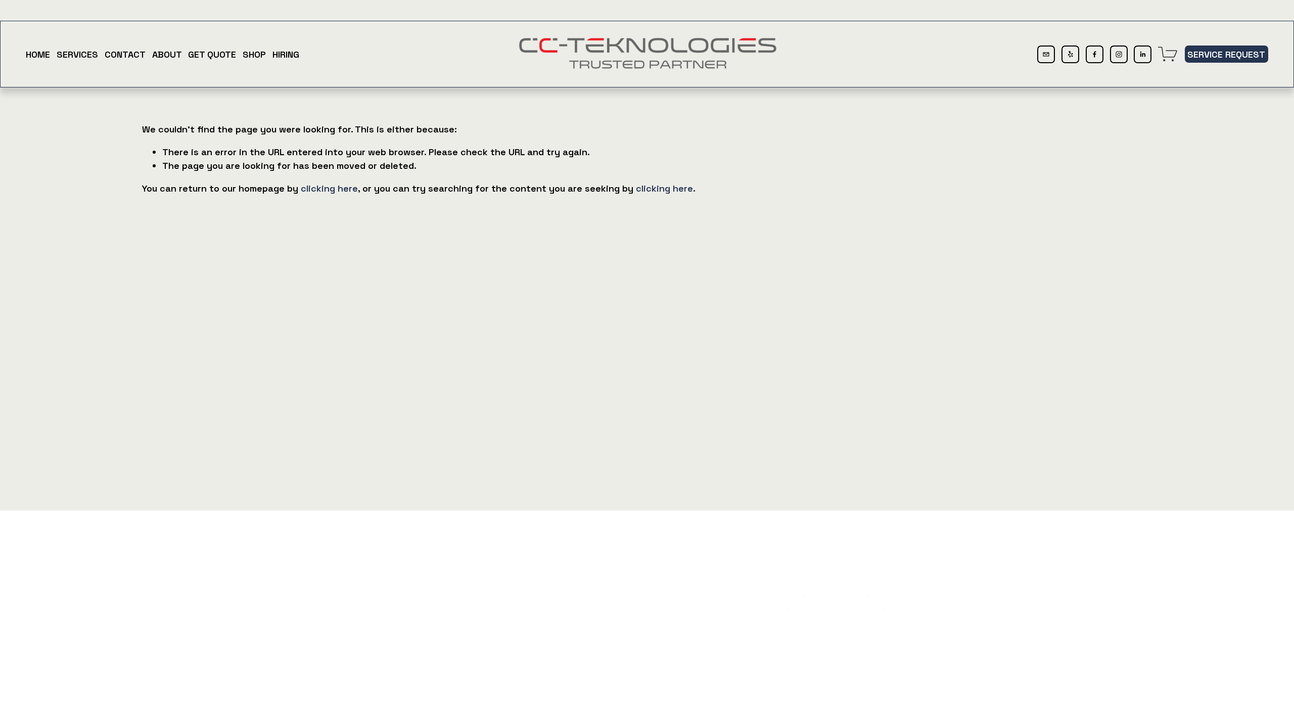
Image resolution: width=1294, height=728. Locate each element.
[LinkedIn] (1142, 54)
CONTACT (125, 54)
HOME (38, 54)
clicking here (329, 188)
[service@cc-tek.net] (1046, 54)
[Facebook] (1094, 54)
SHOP (254, 54)
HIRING (285, 54)
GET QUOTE (212, 54)
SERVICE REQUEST (1226, 54)
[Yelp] (1070, 54)
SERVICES (77, 54)
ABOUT (167, 54)
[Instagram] (1119, 54)
